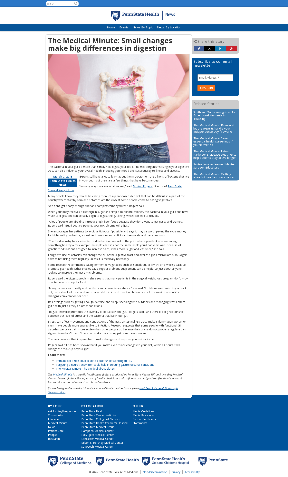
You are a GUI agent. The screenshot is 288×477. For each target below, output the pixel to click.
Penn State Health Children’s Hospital (104, 423)
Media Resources (144, 415)
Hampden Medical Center (97, 431)
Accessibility (192, 472)
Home (111, 27)
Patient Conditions (144, 419)
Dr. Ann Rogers (142, 186)
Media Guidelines (143, 411)
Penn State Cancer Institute (98, 415)
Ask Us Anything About (62, 411)
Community (55, 415)
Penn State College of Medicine (101, 419)
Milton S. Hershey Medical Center (102, 442)
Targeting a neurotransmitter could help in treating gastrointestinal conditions (105, 364)
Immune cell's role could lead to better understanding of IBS (94, 361)
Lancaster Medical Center (97, 439)
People (52, 435)
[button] (76, 3)
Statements (140, 423)
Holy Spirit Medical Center (97, 435)
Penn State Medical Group (97, 427)
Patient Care (56, 431)
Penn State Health (92, 411)
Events (124, 27)
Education (54, 419)
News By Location (169, 27)
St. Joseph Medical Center (97, 446)
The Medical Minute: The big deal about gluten (85, 368)
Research (54, 439)
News (51, 427)
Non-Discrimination (155, 472)
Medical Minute (57, 423)
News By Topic (143, 27)
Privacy (175, 472)
